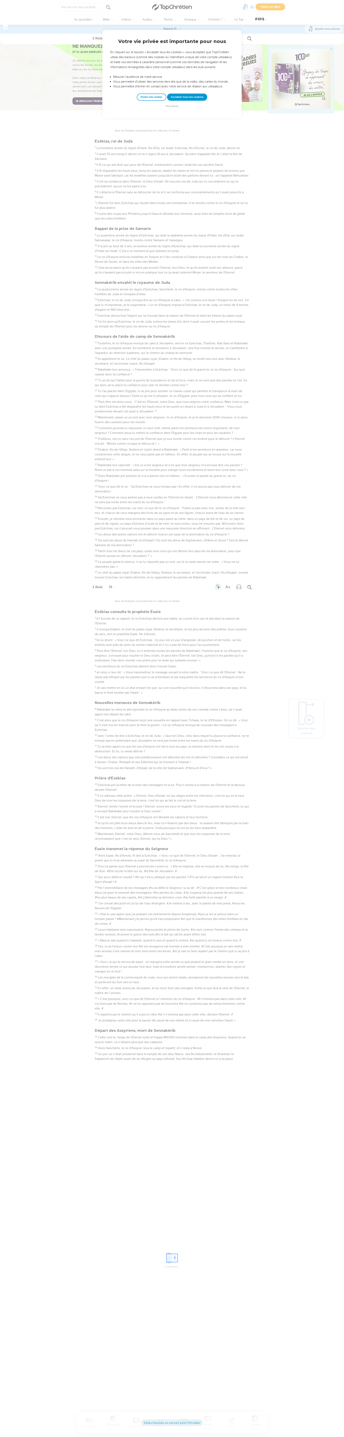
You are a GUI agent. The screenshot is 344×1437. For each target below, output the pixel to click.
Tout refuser (172, 106)
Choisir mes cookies (151, 97)
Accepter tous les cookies (187, 97)
